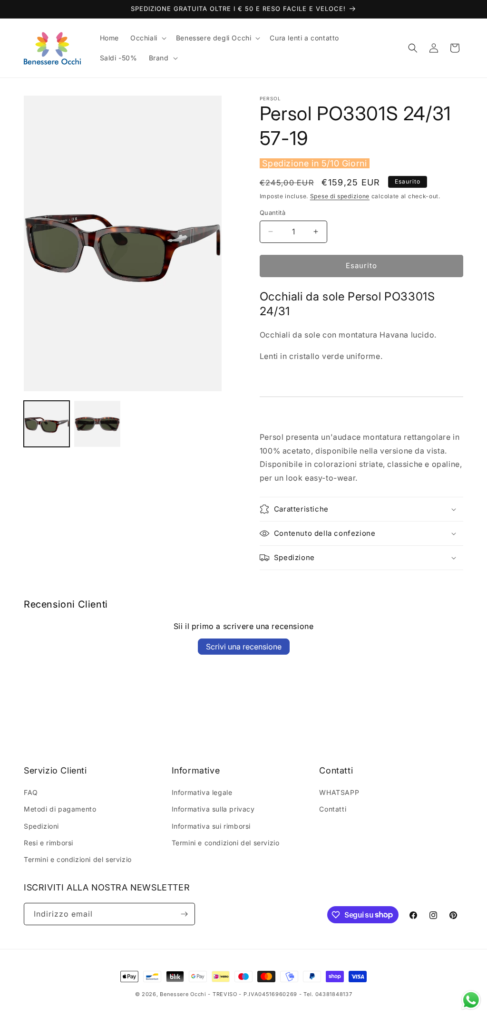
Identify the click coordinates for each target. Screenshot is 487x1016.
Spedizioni (41, 826)
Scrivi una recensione (244, 646)
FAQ (31, 792)
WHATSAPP (339, 792)
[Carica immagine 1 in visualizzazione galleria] (46, 423)
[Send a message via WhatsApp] (471, 1000)
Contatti (332, 809)
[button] (147, 38)
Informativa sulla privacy (213, 809)
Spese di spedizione (340, 196)
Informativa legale (202, 792)
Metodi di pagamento (60, 809)
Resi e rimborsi (48, 843)
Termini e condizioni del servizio (78, 859)
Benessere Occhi (183, 994)
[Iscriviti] (184, 914)
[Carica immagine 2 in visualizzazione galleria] (97, 423)
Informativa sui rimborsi (211, 826)
